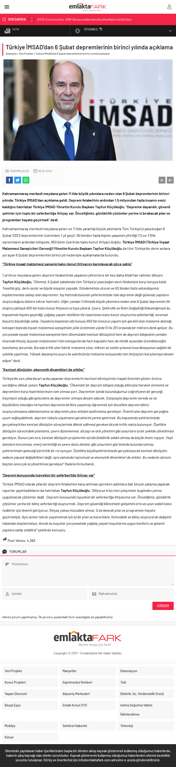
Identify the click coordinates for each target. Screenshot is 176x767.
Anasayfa (11, 53)
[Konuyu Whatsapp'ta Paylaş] (25, 180)
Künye (9, 737)
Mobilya (10, 726)
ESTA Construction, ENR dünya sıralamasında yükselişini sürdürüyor (84, 19)
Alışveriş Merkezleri (76, 694)
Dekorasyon (128, 671)
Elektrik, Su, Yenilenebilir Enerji (142, 694)
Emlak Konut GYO (75, 705)
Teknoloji (126, 726)
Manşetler (70, 671)
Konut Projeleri (15, 682)
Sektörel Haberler (75, 726)
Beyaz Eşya (12, 705)
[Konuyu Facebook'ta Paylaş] (9, 180)
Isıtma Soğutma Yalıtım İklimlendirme (136, 709)
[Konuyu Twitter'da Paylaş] (17, 180)
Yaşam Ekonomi (16, 694)
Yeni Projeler (26, 53)
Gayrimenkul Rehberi (77, 682)
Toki (123, 682)
